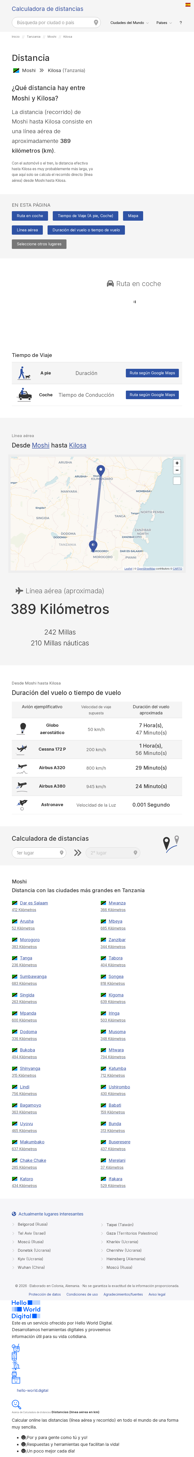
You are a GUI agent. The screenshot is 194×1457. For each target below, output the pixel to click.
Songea (116, 976)
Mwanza (117, 902)
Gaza (131, 1233)
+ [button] (177, 463)
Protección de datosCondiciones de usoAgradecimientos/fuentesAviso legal (97, 1294)
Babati (115, 1105)
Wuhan (31, 1267)
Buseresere (119, 1141)
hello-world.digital (32, 1390)
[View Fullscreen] (177, 480)
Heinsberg (125, 1258)
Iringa (114, 1013)
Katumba (117, 1068)
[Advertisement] (141, 111)
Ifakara (115, 1178)
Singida (27, 994)
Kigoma (116, 994)
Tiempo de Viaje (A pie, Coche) (85, 215)
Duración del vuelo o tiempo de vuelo (86, 230)
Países (161, 22)
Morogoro (30, 939)
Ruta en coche (30, 215)
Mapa (133, 215)
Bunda (115, 1123)
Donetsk (34, 1250)
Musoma (117, 1031)
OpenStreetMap (146, 568)
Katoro (26, 1178)
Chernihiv (123, 1250)
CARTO (177, 568)
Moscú (30, 1241)
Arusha (27, 921)
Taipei (119, 1224)
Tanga (26, 957)
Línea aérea (27, 230)
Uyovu (26, 1123)
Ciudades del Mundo (127, 22)
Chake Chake (33, 1160)
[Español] (188, 4)
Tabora (116, 957)
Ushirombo (119, 1086)
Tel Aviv (31, 1233)
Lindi (24, 1086)
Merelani (117, 1160)
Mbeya (115, 921)
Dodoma (28, 1031)
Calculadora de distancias (47, 8)
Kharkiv (121, 1241)
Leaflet (128, 568)
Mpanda (28, 1013)
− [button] (177, 470)
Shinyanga (30, 1068)
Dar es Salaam (34, 902)
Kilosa (77, 445)
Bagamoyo (30, 1105)
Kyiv (30, 1258)
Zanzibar (117, 939)
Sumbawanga (33, 976)
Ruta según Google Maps (152, 372)
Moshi (40, 445)
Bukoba (27, 1049)
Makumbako (32, 1141)
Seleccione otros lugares (39, 244)
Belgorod (32, 1224)
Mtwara (116, 1049)
